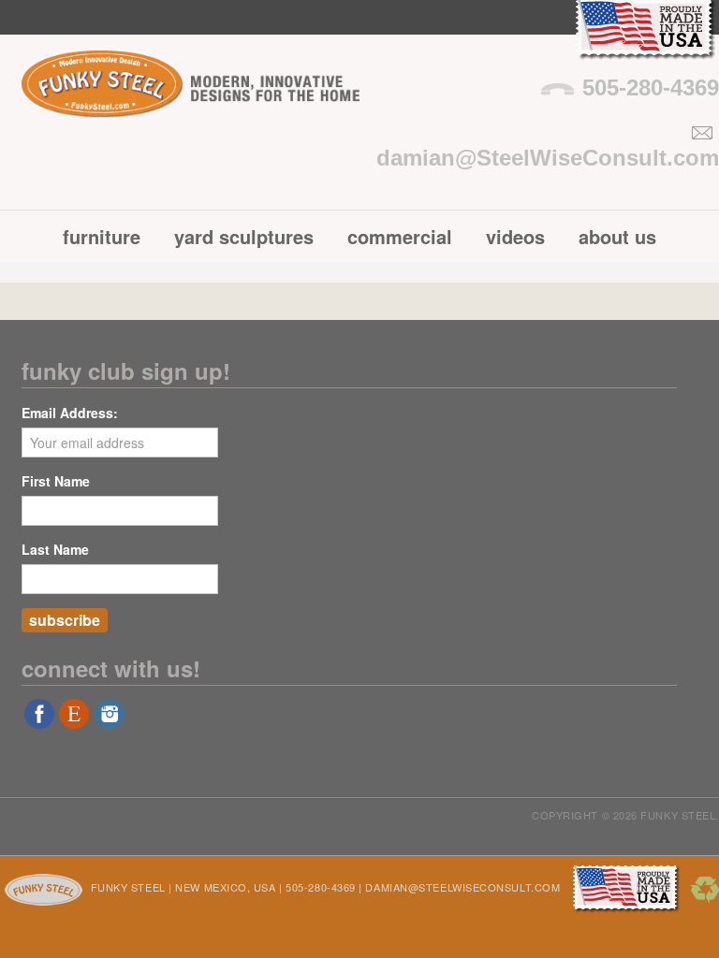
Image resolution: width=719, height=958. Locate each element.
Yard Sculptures (244, 236)
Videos (515, 236)
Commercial (399, 236)
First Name (56, 481)
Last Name (55, 549)
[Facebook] (39, 720)
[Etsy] (74, 720)
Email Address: (70, 412)
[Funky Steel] (191, 103)
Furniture (101, 236)
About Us (617, 236)
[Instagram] (110, 720)
